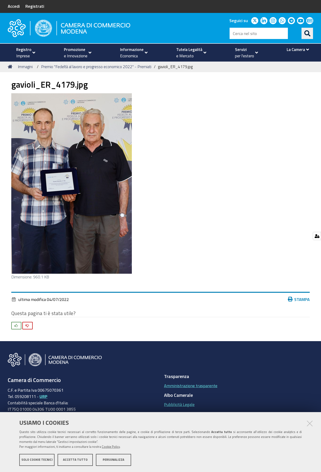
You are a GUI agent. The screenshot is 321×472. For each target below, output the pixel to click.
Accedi (14, 6)
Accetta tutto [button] (75, 459)
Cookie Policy (111, 446)
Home (11, 67)
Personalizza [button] (113, 459)
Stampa (302, 299)
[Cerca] (307, 33)
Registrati (34, 6)
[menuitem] (23, 53)
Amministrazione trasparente (190, 385)
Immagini (25, 67)
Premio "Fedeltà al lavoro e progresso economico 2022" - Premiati (96, 67)
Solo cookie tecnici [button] (37, 459)
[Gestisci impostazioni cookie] (317, 236)
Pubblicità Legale (179, 404)
